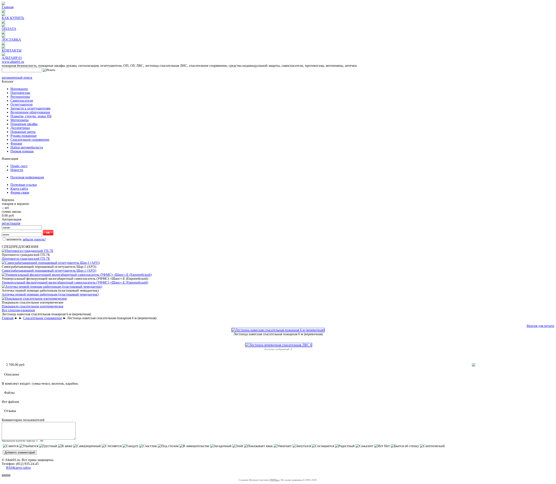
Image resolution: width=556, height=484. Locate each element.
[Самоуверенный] (87, 446)
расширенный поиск (17, 77)
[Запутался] (302, 446)
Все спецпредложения (18, 310)
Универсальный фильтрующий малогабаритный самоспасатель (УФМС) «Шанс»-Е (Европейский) (75, 282)
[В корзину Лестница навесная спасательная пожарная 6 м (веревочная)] (473, 365)
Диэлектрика (20, 128)
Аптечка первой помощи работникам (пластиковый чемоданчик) (50, 294)
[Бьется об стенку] (405, 446)
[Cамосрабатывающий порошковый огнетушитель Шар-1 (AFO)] (51, 263)
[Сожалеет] (364, 446)
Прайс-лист (19, 166)
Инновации (19, 89)
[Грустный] (48, 446)
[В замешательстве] (194, 446)
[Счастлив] (148, 446)
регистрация (11, 223)
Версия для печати (540, 326)
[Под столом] (168, 446)
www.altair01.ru (13, 62)
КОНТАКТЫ (12, 50)
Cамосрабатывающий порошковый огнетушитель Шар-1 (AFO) (49, 270)
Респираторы (20, 96)
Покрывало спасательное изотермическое (32, 306)
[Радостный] (345, 446)
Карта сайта (19, 188)
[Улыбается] (28, 446)
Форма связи (19, 192)
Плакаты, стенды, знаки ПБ (30, 116)
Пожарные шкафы (24, 124)
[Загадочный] (221, 446)
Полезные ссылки (23, 184)
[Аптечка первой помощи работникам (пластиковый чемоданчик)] (52, 286)
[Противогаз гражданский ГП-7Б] (27, 251)
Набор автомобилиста (26, 147)
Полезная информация (27, 177)
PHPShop (275, 480)
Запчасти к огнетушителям (30, 108)
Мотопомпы (19, 120)
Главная (7, 7)
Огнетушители (21, 104)
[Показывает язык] (258, 446)
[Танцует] (130, 446)
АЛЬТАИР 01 (12, 58)
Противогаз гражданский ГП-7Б (26, 258)
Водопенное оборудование (30, 112)
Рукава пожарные (23, 135)
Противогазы (20, 93)
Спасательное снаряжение (29, 139)
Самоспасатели (21, 100)
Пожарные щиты (23, 132)
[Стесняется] (112, 446)
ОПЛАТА (9, 29)
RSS (9, 467)
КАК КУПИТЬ (13, 18)
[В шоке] (65, 446)
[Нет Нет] (382, 446)
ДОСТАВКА (11, 39)
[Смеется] (10, 446)
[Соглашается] (323, 446)
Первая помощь (22, 151)
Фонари (16, 143)
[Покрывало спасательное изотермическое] (34, 298)
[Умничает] (283, 446)
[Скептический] (432, 446)
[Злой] (237, 446)
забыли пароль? (34, 239)
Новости (16, 170)
